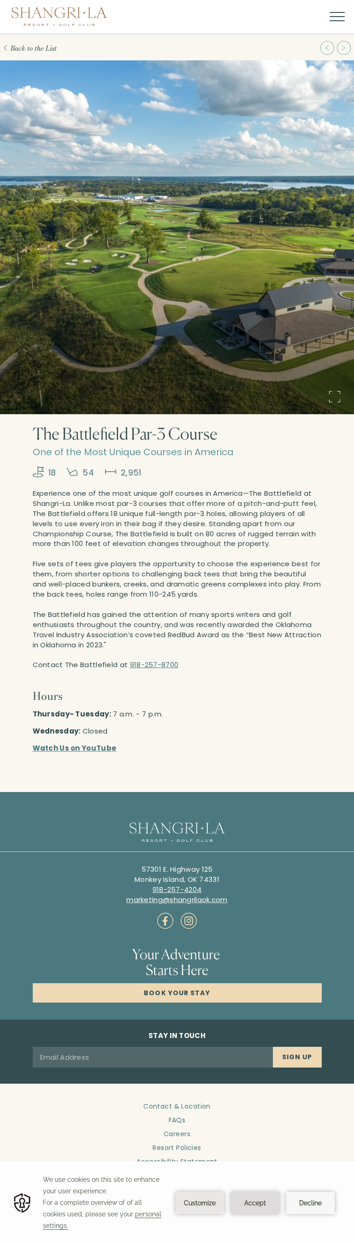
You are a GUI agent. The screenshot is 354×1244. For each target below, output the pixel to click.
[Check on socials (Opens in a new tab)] (165, 921)
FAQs (177, 1120)
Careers (177, 1134)
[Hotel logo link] (177, 833)
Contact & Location (177, 1106)
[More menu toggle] (337, 16)
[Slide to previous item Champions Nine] (327, 48)
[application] (177, 1203)
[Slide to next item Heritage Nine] (344, 48)
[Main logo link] (59, 16)
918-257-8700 (154, 664)
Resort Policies (177, 1147)
